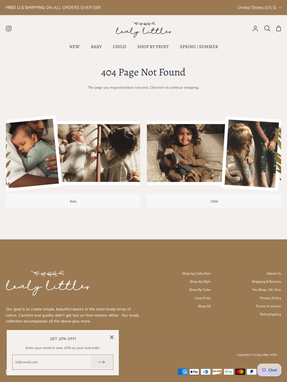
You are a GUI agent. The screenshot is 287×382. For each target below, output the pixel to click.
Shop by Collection (196, 273)
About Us (274, 273)
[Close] (112, 337)
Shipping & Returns (266, 281)
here (161, 87)
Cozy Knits (203, 298)
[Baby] (73, 161)
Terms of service (268, 306)
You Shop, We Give (266, 289)
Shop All (204, 306)
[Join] (101, 362)
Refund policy (270, 314)
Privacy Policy (270, 298)
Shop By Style (200, 281)
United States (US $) (257, 7)
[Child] (214, 161)
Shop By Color (200, 289)
